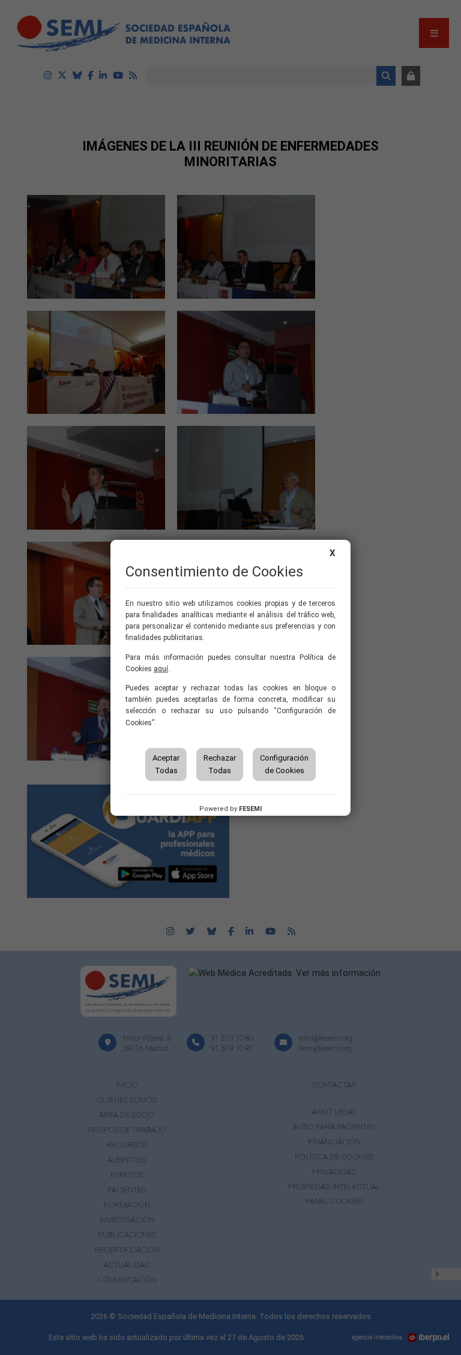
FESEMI (250, 809)
